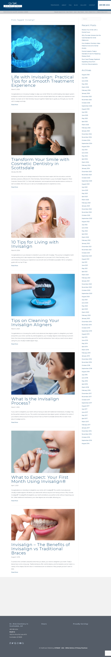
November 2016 (86, 434)
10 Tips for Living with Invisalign (35, 244)
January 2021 (86, 281)
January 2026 (86, 93)
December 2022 (87, 209)
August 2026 (85, 74)
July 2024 (84, 149)
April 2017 (85, 418)
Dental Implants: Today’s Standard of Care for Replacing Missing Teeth (91, 54)
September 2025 (87, 106)
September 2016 (87, 440)
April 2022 (85, 234)
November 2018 (87, 362)
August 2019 (85, 334)
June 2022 (85, 228)
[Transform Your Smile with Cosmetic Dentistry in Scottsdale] (43, 134)
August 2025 (85, 109)
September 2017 (87, 403)
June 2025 (85, 115)
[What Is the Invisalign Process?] (43, 373)
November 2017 (87, 396)
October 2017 (86, 400)
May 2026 (85, 84)
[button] (104, 5)
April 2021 (84, 271)
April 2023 (85, 196)
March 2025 (85, 124)
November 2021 (86, 249)
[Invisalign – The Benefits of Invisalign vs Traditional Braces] (43, 524)
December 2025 (87, 96)
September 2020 (87, 293)
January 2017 (86, 428)
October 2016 (86, 437)
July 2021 (84, 262)
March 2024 (85, 162)
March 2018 (85, 387)
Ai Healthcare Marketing (46, 648)
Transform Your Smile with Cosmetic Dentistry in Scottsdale (40, 163)
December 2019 (87, 321)
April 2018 (85, 384)
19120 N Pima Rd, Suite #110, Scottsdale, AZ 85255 (15, 12)
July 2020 (85, 299)
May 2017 (85, 415)
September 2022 (87, 218)
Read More (14, 104)
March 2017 (85, 421)
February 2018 (86, 390)
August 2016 (85, 443)
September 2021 (87, 256)
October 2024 (86, 140)
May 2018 (85, 381)
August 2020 (86, 296)
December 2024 (87, 134)
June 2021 (85, 265)
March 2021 (85, 274)
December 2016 (86, 431)
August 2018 (85, 371)
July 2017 (84, 409)
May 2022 (85, 231)
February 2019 (86, 353)
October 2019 (86, 328)
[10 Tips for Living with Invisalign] (43, 216)
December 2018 (87, 359)
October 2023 (86, 178)
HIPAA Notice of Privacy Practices (76, 648)
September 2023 (87, 181)
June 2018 (85, 378)
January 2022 (86, 243)
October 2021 (86, 253)
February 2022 (86, 240)
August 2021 (85, 259)
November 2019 (87, 325)
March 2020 (85, 312)
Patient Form (92, 12)
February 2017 (86, 425)
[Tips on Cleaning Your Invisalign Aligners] (43, 295)
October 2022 (86, 215)
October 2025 (86, 103)
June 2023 (85, 190)
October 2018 (86, 365)
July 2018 (84, 375)
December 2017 (87, 393)
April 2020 (85, 309)
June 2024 (85, 153)
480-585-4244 (14, 629)
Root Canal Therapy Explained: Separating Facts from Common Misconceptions (91, 62)
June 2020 (85, 303)
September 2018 (87, 368)
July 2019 (84, 337)
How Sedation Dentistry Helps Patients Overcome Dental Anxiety (91, 46)
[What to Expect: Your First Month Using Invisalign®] (43, 451)
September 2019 (87, 331)
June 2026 (85, 81)
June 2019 (85, 340)
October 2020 (86, 290)
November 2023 (87, 174)
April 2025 (85, 121)
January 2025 (86, 131)
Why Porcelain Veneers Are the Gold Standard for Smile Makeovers (91, 38)
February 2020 (86, 315)
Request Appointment (59, 12)
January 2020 (86, 318)
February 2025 (86, 128)
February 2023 (86, 203)
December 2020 (87, 284)
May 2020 (85, 306)
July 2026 (84, 78)
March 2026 (85, 87)
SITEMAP (57, 648)
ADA (62, 648)
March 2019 (85, 350)
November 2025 (87, 99)
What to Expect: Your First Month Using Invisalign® (40, 479)
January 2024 (86, 168)
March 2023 (85, 199)
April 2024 (85, 159)
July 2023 (84, 187)
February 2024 (86, 165)
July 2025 (84, 112)
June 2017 (85, 412)
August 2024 (86, 146)
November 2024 (87, 137)
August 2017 (85, 406)
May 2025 (85, 118)
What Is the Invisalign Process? (35, 401)
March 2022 (85, 237)
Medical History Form (102, 12)
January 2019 (86, 356)
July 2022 (84, 224)
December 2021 (86, 246)
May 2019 (85, 343)
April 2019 (85, 346)
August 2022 (85, 221)
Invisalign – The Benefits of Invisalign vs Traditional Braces (40, 548)
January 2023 (86, 206)
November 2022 (87, 212)
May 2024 (85, 156)
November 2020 (87, 287)
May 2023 (85, 193)
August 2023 (85, 184)
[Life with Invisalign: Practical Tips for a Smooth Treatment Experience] (43, 48)
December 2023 (87, 171)
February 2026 (86, 90)
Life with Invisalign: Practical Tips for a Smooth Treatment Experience (42, 81)
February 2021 (86, 278)
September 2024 (87, 143)
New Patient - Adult (71, 12)
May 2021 (84, 268)
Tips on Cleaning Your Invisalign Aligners (35, 322)
